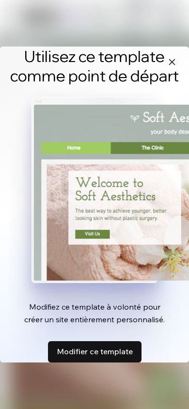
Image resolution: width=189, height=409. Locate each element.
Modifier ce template (95, 351)
